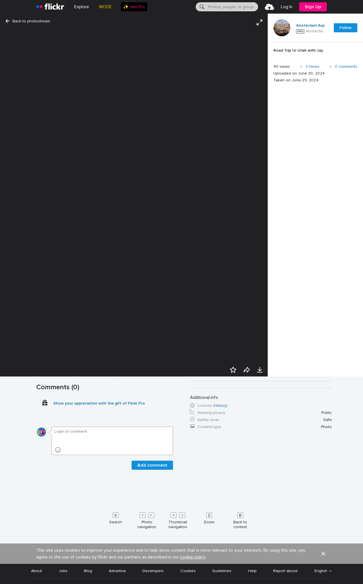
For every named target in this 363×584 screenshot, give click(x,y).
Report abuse (285, 570)
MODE (105, 7)
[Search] (201, 6)
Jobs (63, 570)
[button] (323, 553)
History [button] (220, 405)
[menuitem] (134, 7)
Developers (153, 570)
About (36, 570)
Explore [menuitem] (81, 7)
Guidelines (221, 570)
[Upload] (269, 6)
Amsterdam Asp (310, 25)
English (321, 571)
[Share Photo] (247, 370)
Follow (345, 27)
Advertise (117, 570)
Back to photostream (31, 21)
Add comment (152, 465)
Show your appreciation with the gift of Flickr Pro (99, 403)
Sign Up (313, 7)
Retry (115, 383)
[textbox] (232, 6)
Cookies (188, 570)
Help (252, 570)
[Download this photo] (259, 369)
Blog (88, 570)
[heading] (50, 7)
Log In (286, 7)
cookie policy (192, 557)
